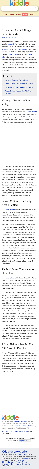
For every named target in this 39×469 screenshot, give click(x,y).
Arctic (4, 49)
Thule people (31, 117)
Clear (31, 8)
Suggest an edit (24, 441)
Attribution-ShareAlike (22, 426)
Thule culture (9, 278)
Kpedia (25, 14)
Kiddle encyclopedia (20, 421)
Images (12, 14)
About (18, 462)
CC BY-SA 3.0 (23, 454)
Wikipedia (27, 458)
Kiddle (4, 462)
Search (35, 8)
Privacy (24, 462)
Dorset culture (13, 54)
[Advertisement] (19, 22)
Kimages (18, 14)
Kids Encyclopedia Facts (9, 37)
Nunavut (11, 44)
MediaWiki (21, 460)
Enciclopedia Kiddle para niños (20, 464)
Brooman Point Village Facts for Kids (15, 431)
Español (32, 14)
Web (6, 14)
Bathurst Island (22, 49)
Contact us (5, 464)
